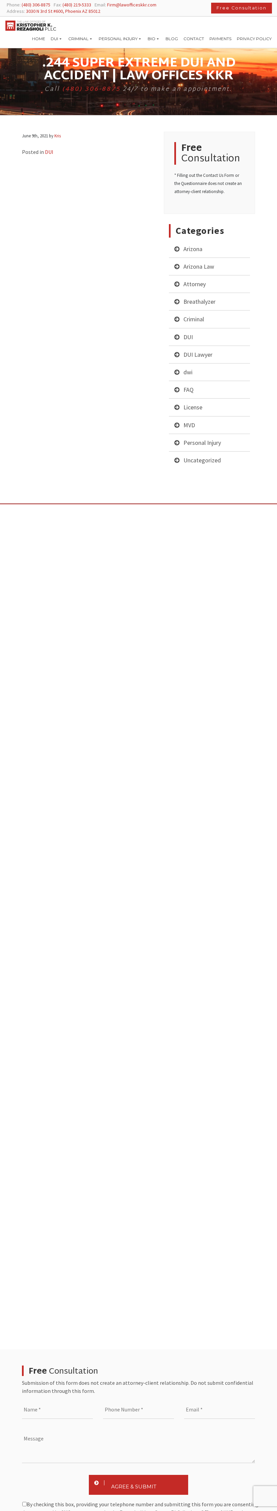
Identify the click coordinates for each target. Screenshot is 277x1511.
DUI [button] (54, 38)
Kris (57, 135)
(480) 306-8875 (91, 89)
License (192, 407)
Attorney (194, 284)
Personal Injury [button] (118, 38)
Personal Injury (202, 443)
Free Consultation (242, 7)
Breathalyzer (199, 301)
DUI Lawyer (197, 354)
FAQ (188, 390)
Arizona (192, 249)
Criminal (193, 319)
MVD (189, 425)
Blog (172, 38)
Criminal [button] (78, 38)
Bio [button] (151, 38)
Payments (220, 38)
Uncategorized (202, 460)
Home (38, 38)
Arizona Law (198, 266)
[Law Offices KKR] (30, 25)
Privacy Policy (254, 38)
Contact (193, 38)
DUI (188, 337)
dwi (188, 372)
